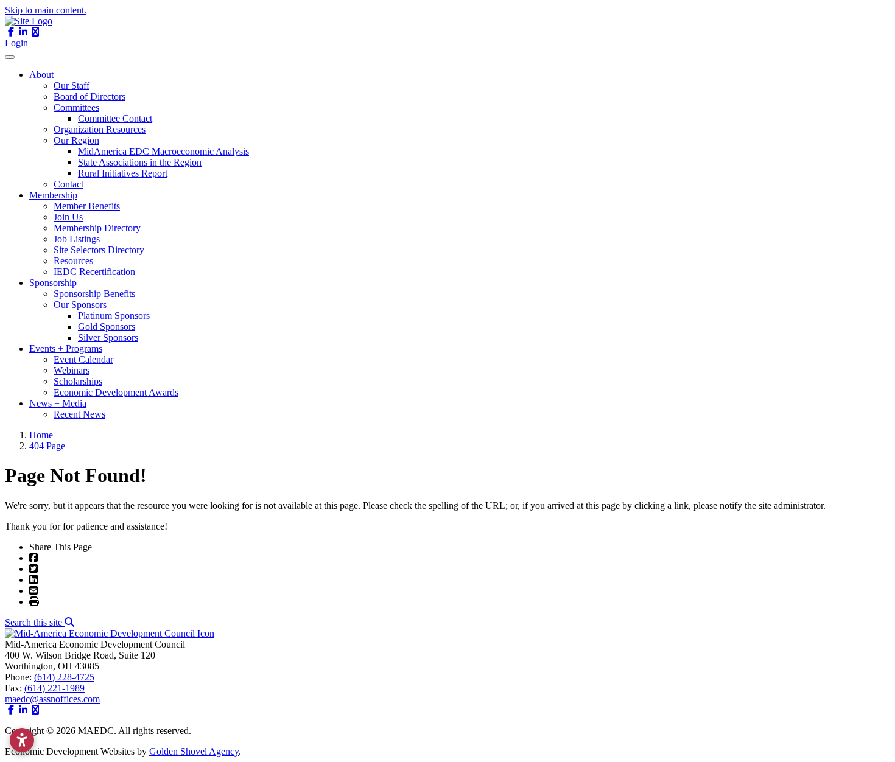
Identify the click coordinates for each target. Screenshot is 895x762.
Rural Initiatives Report (122, 173)
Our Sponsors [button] (80, 304)
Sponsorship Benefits (94, 293)
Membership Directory (97, 228)
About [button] (41, 74)
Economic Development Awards (116, 392)
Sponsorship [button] (53, 283)
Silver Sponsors (108, 337)
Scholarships (78, 381)
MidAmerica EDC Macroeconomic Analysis (163, 151)
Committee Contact (115, 118)
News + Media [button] (57, 403)
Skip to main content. (45, 10)
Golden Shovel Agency (194, 751)
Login (16, 43)
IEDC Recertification (94, 272)
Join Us (68, 217)
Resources (73, 261)
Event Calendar (83, 359)
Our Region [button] (76, 140)
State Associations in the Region (140, 162)
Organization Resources (100, 129)
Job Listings (77, 239)
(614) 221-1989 (54, 688)
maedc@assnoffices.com (52, 699)
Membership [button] (53, 195)
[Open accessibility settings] (22, 740)
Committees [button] (76, 107)
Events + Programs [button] (65, 348)
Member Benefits (87, 206)
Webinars (72, 370)
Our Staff (72, 85)
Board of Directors (89, 96)
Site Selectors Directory (99, 250)
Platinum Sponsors (114, 315)
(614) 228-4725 (64, 677)
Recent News (79, 414)
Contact (68, 184)
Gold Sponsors (106, 326)
